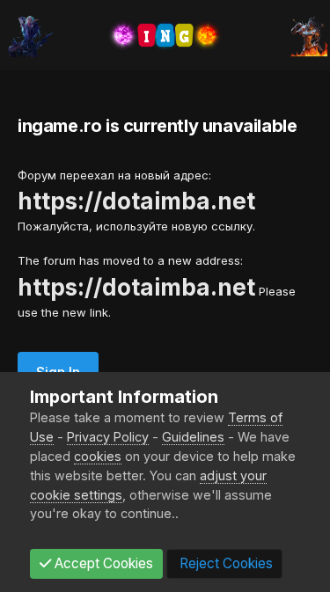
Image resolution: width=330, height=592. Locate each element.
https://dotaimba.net (136, 201)
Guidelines (193, 436)
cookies (97, 456)
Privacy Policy (108, 436)
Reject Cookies (224, 563)
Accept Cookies (102, 563)
